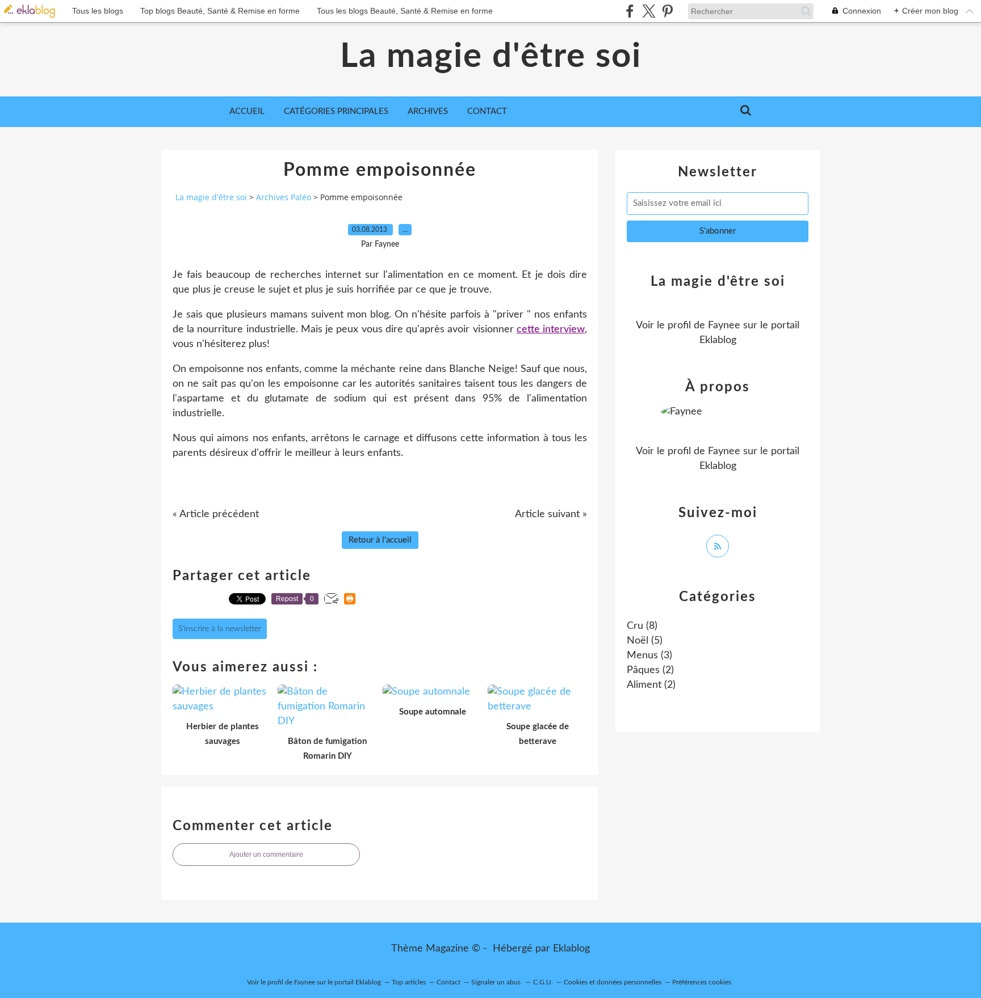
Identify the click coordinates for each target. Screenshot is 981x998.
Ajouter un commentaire (266, 855)
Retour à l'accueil (380, 540)
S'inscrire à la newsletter (219, 629)
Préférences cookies (701, 982)
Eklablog (571, 949)
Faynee (724, 325)
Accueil (247, 111)
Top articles (409, 982)
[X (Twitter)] (649, 11)
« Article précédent (216, 514)
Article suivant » (551, 514)
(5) (645, 641)
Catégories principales (336, 111)
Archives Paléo (283, 197)
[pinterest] (667, 11)
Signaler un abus (496, 982)
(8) (642, 626)
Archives (428, 111)
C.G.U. (543, 982)
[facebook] (630, 11)
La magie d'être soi (491, 57)
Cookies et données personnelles (612, 982)
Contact (487, 111)
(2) (650, 670)
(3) (649, 655)
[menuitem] (247, 111)
